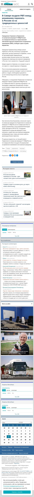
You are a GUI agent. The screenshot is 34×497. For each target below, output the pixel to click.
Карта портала (19, 450)
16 (4, 436)
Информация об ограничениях (21, 447)
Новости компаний (23, 453)
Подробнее (16, 463)
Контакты (4, 447)
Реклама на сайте (6, 450)
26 (17, 427)
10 (8, 433)
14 (25, 433)
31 (8, 442)
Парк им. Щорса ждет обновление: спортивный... (16, 291)
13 (21, 433)
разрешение (15, 148)
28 (25, 427)
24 (8, 427)
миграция (22, 148)
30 (4, 442)
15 (29, 433)
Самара (8, 148)
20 (21, 436)
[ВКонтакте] (10, 155)
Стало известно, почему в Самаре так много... (15, 260)
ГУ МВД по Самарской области (10, 151)
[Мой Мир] (17, 155)
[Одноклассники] (13, 155)
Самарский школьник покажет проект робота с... (16, 279)
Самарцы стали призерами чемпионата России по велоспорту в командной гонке (13, 214)
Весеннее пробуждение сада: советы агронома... (16, 248)
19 (17, 436)
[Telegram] (15, 155)
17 (8, 436)
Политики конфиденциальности (13, 486)
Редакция (10, 447)
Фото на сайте (6, 303)
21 (25, 436)
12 (17, 433)
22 (29, 436)
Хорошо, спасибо (17, 492)
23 (4, 427)
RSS (13, 450)
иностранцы (23, 151)
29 (29, 439)
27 (21, 427)
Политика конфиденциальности (10, 453)
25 (13, 427)
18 (13, 436)
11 (13, 433)
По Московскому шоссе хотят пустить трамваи (15, 268)
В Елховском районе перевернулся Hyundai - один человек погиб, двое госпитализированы (14, 176)
